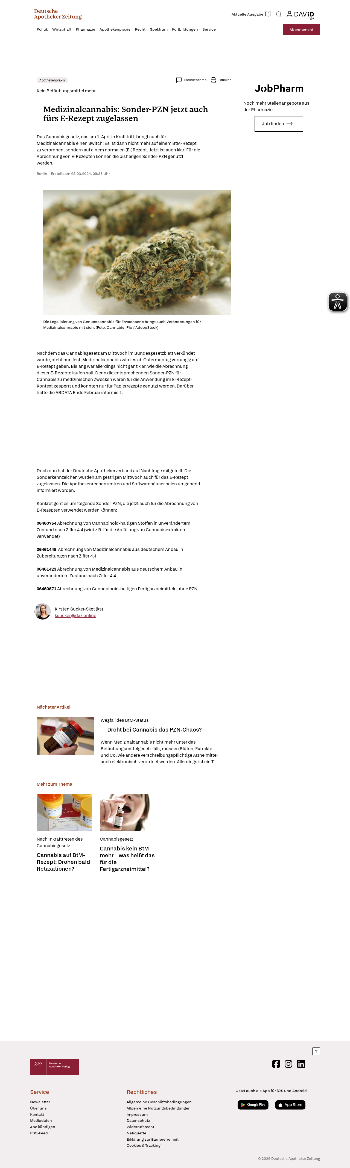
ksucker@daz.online (75, 615)
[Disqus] (134, 957)
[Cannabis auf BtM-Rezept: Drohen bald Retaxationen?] (64, 812)
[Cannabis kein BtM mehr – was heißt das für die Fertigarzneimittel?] (127, 812)
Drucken (224, 80)
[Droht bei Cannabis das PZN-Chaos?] (65, 741)
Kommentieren (195, 80)
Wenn (159, 752)
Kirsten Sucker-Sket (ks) (79, 609)
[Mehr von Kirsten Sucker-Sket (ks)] (42, 612)
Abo (301, 29)
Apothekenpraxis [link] (52, 80)
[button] (58, 14)
